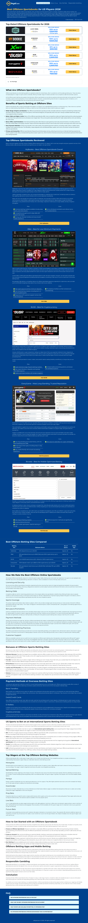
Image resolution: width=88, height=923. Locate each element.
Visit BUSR (44, 377)
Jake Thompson (70, 19)
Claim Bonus (72, 30)
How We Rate (63, 3)
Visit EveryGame (44, 456)
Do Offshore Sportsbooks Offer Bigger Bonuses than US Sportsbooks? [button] (32, 911)
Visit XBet (44, 301)
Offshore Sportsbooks (43, 3)
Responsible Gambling (74, 3)
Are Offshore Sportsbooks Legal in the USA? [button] (24, 897)
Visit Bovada (44, 530)
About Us (53, 3)
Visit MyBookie (44, 223)
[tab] (44, 897)
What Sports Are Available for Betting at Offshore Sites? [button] (28, 907)
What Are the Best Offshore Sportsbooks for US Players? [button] (27, 902)
